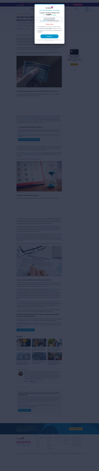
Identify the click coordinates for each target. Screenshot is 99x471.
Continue (49, 36)
